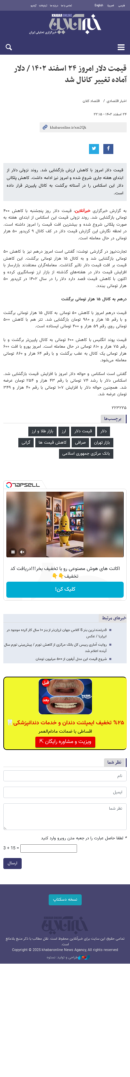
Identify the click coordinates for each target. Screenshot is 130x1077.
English (99, 6)
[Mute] (22, 552)
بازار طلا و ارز (42, 431)
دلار (103, 431)
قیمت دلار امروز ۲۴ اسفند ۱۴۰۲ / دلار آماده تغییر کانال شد (70, 74)
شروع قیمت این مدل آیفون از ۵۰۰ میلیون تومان (71, 659)
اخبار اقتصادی (117, 101)
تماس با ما (66, 6)
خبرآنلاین (65, 24)
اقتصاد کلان (91, 101)
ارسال (12, 863)
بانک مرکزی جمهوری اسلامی (86, 453)
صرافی (80, 442)
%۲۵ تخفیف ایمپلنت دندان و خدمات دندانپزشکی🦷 (65, 723)
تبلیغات (43, 6)
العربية (110, 6)
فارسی (121, 6)
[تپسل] (9, 485)
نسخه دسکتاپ (65, 899)
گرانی (26, 442)
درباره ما (54, 6)
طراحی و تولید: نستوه (62, 957)
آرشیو (33, 6)
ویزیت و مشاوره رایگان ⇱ (65, 742)
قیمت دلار (83, 431)
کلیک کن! (65, 589)
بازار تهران (102, 442)
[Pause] (13, 552)
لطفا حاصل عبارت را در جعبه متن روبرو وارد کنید (84, 838)
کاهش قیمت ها (53, 442)
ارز (64, 431)
